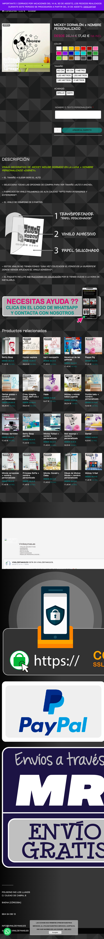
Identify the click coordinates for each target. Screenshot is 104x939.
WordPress (67, 936)
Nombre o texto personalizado (74, 107)
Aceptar (55, 932)
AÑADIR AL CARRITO (82, 130)
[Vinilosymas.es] (10, 540)
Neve (33, 936)
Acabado (59, 89)
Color (57, 44)
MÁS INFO (67, 929)
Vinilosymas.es (20, 562)
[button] (7, 931)
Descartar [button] (89, 7)
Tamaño (58, 66)
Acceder (32, 11)
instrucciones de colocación (44, 277)
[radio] (59, 48)
